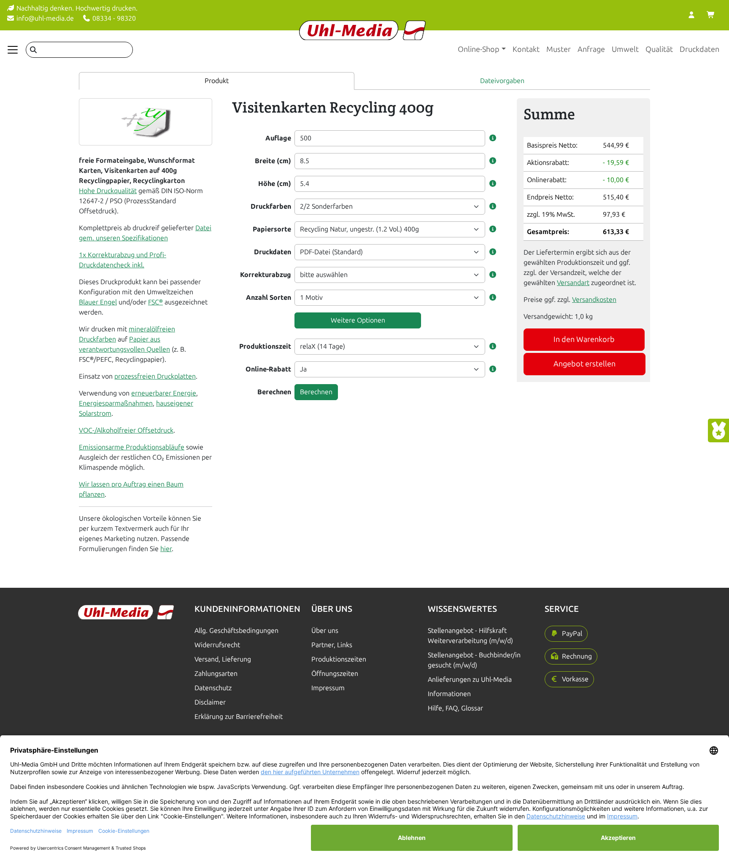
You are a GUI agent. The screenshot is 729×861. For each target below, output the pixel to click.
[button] (493, 138)
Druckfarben (271, 206)
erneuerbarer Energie (163, 393)
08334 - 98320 (113, 18)
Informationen (449, 694)
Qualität (659, 49)
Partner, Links (331, 645)
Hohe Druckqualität (108, 191)
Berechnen (274, 392)
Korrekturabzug (265, 275)
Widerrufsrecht (217, 645)
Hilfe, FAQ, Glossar (455, 708)
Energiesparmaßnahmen (116, 403)
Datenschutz (213, 688)
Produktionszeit (265, 346)
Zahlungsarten (216, 674)
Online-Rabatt (268, 369)
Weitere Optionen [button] (358, 320)
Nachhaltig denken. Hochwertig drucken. (76, 8)
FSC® (155, 302)
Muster (558, 49)
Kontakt (526, 49)
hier (166, 549)
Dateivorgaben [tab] (502, 81)
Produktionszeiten (338, 659)
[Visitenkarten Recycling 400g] (145, 121)
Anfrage (591, 49)
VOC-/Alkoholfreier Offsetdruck (126, 430)
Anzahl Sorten (268, 297)
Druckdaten (699, 49)
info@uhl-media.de (44, 18)
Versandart (573, 283)
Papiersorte (272, 229)
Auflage (278, 138)
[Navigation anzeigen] (12, 50)
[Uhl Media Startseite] (362, 30)
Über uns (324, 631)
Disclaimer (210, 702)
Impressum (328, 688)
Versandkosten (594, 300)
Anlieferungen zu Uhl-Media (470, 679)
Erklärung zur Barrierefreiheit (238, 717)
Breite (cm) (273, 161)
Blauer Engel (98, 302)
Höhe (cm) (274, 184)
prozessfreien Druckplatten (155, 376)
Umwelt (625, 49)
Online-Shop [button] (479, 49)
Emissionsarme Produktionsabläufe (131, 447)
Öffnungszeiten (334, 674)
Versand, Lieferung (222, 659)
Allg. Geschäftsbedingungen (236, 631)
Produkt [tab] (217, 81)
